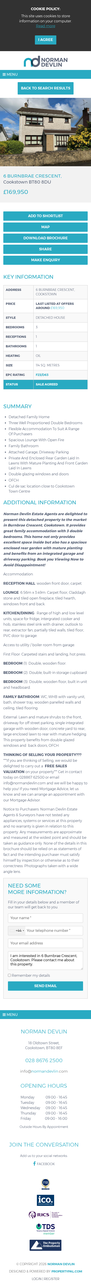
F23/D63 (42, 375)
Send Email (45, 986)
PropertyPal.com (66, 1271)
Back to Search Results (45, 88)
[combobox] (16, 930)
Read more (45, 26)
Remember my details (30, 975)
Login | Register (45, 1279)
